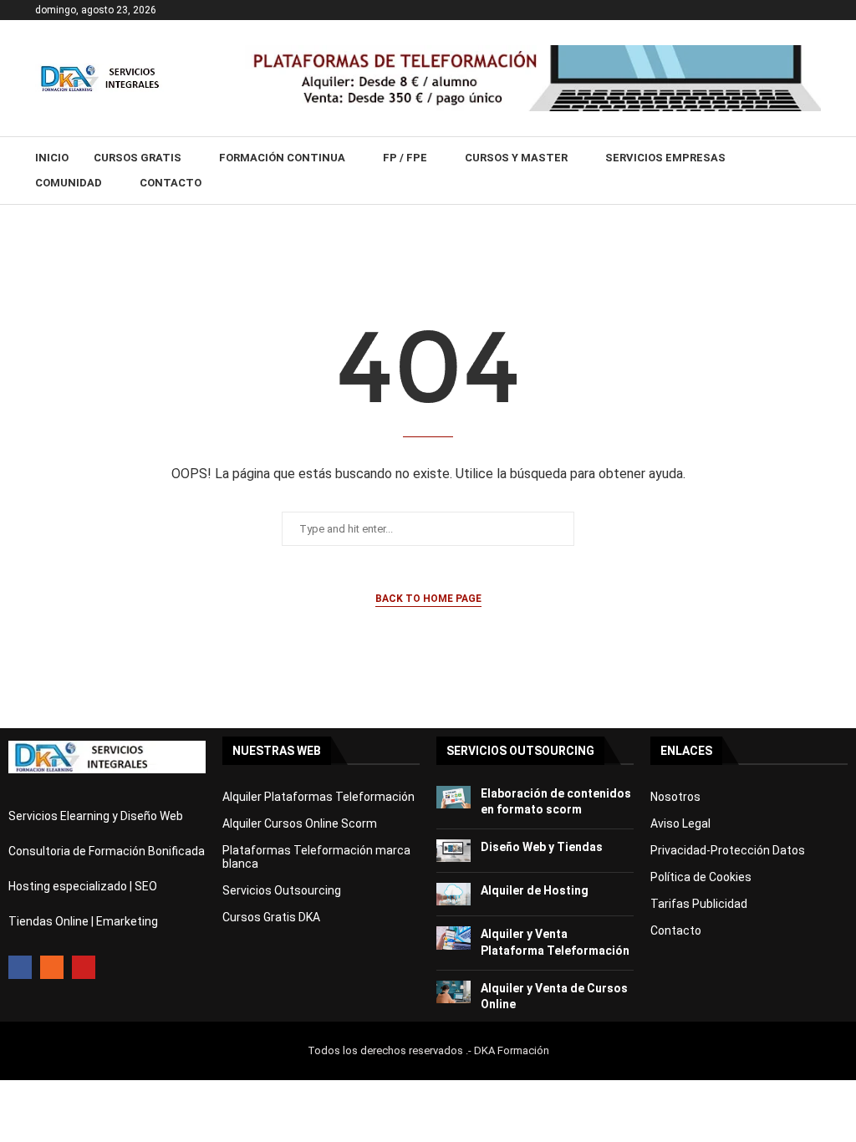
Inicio (52, 157)
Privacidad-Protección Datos (727, 850)
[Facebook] (20, 967)
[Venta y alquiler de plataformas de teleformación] (533, 52)
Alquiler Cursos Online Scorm (299, 823)
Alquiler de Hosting (534, 890)
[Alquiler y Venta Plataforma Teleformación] (453, 937)
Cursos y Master (516, 157)
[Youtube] (83, 967)
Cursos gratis (137, 157)
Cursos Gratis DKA (271, 917)
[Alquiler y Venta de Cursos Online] (453, 992)
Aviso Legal (680, 823)
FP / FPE (405, 157)
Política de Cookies (701, 877)
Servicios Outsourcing (281, 890)
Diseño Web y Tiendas (542, 847)
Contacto (170, 182)
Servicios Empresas (665, 157)
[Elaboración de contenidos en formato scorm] (453, 797)
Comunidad (68, 182)
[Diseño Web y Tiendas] (453, 850)
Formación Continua (282, 157)
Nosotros (675, 796)
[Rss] (52, 967)
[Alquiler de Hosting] (453, 894)
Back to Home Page (428, 598)
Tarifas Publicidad (698, 903)
